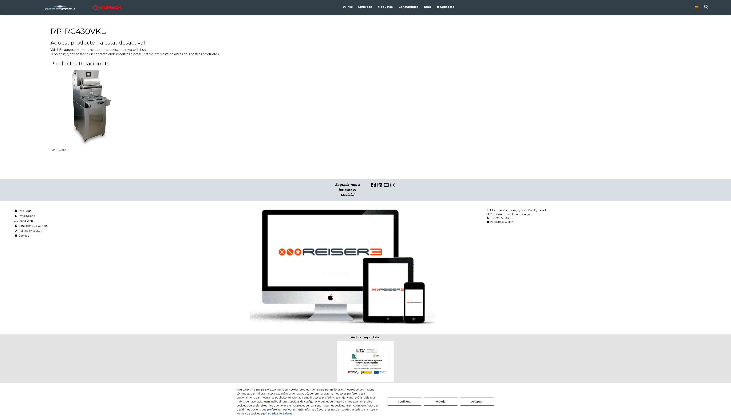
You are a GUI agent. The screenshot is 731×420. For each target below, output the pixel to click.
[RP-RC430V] (90, 107)
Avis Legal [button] (25, 211)
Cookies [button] (23, 235)
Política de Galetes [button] (280, 413)
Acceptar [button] (477, 401)
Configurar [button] (405, 401)
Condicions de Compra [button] (33, 226)
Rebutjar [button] (441, 401)
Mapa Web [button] (25, 221)
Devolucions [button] (26, 216)
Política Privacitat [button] (29, 230)
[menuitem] (347, 7)
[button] (83, 7)
